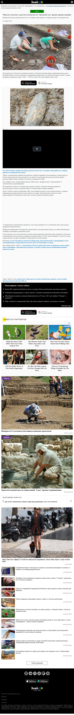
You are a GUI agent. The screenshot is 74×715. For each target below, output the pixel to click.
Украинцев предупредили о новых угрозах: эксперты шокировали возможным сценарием (36, 293)
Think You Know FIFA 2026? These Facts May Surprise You (14, 344)
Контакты (4, 702)
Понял (37, 11)
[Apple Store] (31, 681)
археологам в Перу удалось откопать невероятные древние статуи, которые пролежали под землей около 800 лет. (35, 280)
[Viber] (35, 673)
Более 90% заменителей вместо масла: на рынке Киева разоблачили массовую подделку (36, 289)
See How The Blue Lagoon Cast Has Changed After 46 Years (37, 368)
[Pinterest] (48, 673)
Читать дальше (37, 663)
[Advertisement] (37, 209)
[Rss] (26, 673)
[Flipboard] (43, 673)
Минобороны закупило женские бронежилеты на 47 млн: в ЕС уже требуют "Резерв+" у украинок (36, 297)
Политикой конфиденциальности (56, 6)
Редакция (4, 699)
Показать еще (66, 305)
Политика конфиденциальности (10, 693)
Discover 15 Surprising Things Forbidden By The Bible (60, 368)
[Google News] (39, 673)
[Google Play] (43, 681)
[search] (2, 2)
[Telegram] (30, 673)
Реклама (3, 696)
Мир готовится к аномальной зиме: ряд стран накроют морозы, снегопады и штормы (35, 301)
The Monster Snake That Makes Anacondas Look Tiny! (37, 344)
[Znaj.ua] (37, 2)
